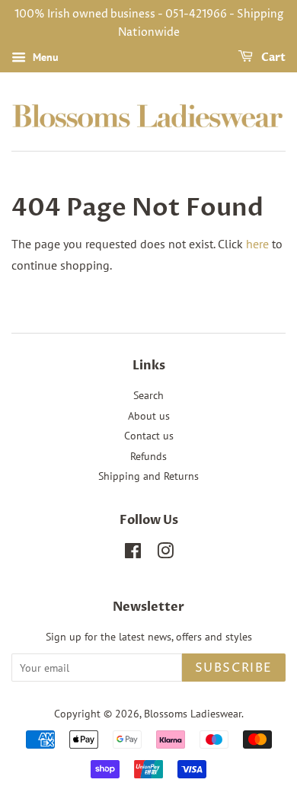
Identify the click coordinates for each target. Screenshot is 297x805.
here (257, 243)
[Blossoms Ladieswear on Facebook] (133, 554)
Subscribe (234, 668)
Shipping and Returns (148, 476)
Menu (44, 57)
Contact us (149, 435)
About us (149, 416)
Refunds (148, 456)
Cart (272, 57)
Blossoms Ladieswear (192, 713)
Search (148, 395)
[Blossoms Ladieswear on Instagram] (165, 554)
